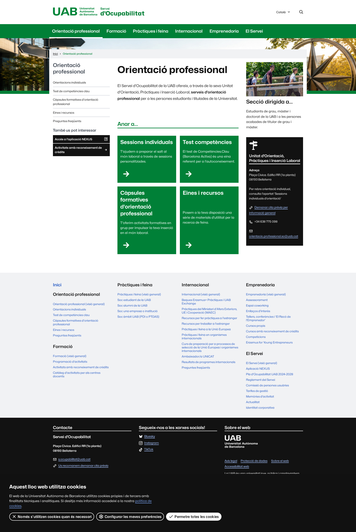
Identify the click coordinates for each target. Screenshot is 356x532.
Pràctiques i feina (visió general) (139, 294)
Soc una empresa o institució (137, 311)
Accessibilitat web (237, 466)
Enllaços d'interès (258, 311)
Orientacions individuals (69, 82)
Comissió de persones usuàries (267, 385)
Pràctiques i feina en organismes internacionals (204, 336)
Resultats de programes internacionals (208, 362)
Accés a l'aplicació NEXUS (73, 140)
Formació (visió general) (69, 356)
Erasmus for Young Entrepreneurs (269, 342)
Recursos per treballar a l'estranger (206, 323)
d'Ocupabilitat (122, 12)
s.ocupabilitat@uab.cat (74, 459)
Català (281, 13)
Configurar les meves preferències (133, 516)
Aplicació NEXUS (258, 368)
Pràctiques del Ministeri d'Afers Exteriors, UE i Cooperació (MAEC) (209, 310)
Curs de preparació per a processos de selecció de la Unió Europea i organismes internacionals (210, 347)
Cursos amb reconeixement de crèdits (272, 331)
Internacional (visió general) (201, 294)
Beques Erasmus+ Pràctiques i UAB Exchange (206, 301)
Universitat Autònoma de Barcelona (75, 11)
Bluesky (149, 436)
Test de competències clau (71, 91)
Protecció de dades (254, 461)
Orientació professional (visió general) (79, 304)
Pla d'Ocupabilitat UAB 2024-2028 (269, 374)
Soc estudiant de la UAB (134, 300)
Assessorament (257, 300)
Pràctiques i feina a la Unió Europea (206, 329)
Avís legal (231, 461)
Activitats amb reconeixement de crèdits (78, 150)
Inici (57, 284)
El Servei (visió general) (261, 363)
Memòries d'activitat (260, 396)
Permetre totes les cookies (196, 516)
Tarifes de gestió (257, 391)
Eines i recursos (63, 112)
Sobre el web (280, 461)
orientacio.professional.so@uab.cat (273, 236)
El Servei (254, 31)
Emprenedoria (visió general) (266, 294)
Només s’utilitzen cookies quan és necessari (55, 516)
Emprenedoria (224, 31)
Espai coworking (257, 305)
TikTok (148, 449)
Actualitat (253, 402)
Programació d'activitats (70, 361)
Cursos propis (255, 325)
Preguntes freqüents (67, 121)
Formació (116, 31)
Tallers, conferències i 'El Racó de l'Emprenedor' (268, 318)
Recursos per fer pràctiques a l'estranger (209, 318)
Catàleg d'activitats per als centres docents (76, 374)
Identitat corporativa (260, 407)
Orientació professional (76, 31)
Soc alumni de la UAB (132, 305)
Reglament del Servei (260, 379)
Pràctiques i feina (150, 31)
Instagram (151, 443)
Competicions (256, 337)
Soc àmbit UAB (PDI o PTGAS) (138, 316)
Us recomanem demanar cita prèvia (83, 466)
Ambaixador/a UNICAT (198, 356)
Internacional (189, 31)
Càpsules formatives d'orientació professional (75, 102)
